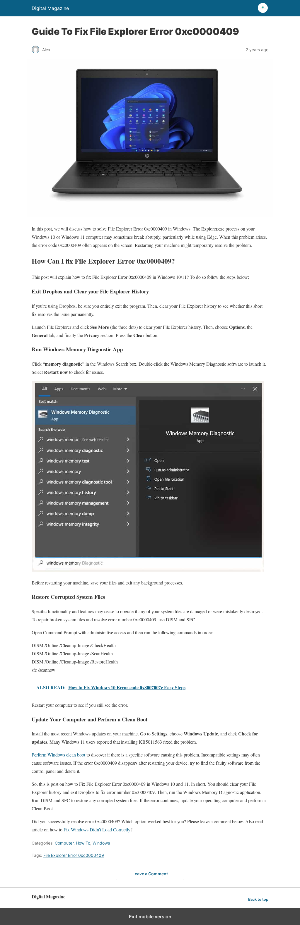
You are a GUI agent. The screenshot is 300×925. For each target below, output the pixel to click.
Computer (64, 842)
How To (83, 842)
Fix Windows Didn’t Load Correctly (97, 829)
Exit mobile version (150, 916)
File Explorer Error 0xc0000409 (73, 855)
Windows (101, 842)
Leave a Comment (150, 873)
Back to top (258, 899)
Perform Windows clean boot (58, 755)
